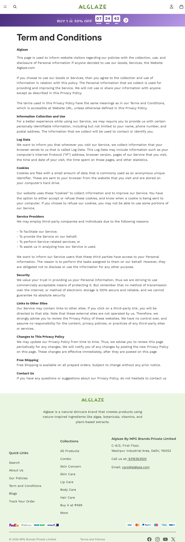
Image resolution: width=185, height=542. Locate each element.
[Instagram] (157, 539)
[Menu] (5, 7)
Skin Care (67, 474)
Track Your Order (22, 501)
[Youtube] (165, 539)
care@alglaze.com (136, 467)
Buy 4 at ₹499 (71, 505)
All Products (69, 451)
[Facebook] (149, 539)
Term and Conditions (25, 486)
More (64, 513)
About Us (16, 470)
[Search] (15, 7)
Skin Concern (70, 466)
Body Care (68, 489)
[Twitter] (173, 539)
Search (14, 462)
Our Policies (18, 478)
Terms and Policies (92, 539)
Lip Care (66, 482)
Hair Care (67, 497)
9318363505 (137, 459)
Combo (65, 459)
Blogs (13, 493)
